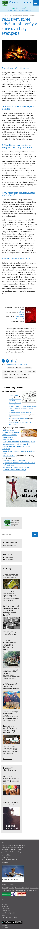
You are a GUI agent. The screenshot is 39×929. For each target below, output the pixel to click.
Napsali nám (5, 908)
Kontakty (4, 904)
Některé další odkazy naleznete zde (26, 890)
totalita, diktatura (22, 377)
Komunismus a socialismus (19, 374)
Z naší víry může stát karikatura (10, 576)
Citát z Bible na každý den (22, 10)
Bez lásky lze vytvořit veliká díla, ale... (16, 467)
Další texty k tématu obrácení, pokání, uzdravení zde (20, 423)
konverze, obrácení (14, 368)
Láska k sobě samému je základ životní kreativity (21, 409)
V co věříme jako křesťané (10, 917)
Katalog (4, 915)
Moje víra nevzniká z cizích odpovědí (11, 778)
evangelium (31, 371)
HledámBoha (10, 890)
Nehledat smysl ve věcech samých (15, 444)
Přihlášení (7, 554)
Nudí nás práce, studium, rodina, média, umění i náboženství (10, 432)
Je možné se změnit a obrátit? (15, 400)
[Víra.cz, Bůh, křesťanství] (10, 3)
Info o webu (5, 906)
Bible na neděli (10, 542)
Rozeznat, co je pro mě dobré (14, 460)
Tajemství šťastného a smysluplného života (19, 463)
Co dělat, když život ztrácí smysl (14, 470)
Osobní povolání (9, 456)
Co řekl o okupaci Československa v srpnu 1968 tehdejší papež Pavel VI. (11, 610)
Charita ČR (5, 888)
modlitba (28, 368)
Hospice (11, 888)
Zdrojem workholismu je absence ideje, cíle (19, 442)
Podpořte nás (6, 911)
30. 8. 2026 (13, 545)
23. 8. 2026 (6, 545)
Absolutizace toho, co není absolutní (20, 413)
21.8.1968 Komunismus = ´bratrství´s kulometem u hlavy (9, 645)
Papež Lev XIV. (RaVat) (22, 888)
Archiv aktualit (7, 759)
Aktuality (7, 568)
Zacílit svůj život (8, 465)
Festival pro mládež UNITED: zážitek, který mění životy (10, 729)
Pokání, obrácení (14, 395)
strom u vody (14, 524)
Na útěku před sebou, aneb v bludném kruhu (23, 407)
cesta (5, 374)
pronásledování (8, 377)
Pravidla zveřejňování (8, 913)
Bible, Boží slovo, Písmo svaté (13, 371)
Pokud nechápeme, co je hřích (18, 418)
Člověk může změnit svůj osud (15, 403)
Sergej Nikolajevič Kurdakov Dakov (18, 15)
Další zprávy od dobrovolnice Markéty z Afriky (11, 686)
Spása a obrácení (14, 415)
